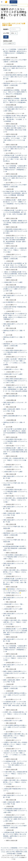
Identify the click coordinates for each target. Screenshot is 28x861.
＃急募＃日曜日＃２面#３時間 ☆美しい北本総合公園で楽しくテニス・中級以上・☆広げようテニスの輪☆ (15, 735)
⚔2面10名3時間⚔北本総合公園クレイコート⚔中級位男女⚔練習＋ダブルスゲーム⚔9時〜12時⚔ (15, 810)
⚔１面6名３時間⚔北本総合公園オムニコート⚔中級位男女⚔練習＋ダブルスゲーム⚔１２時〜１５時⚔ (15, 380)
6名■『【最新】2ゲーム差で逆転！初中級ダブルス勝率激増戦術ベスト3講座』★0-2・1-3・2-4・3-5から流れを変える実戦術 (15, 389)
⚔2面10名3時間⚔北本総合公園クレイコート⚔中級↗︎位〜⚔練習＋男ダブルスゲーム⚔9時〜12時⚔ (15, 819)
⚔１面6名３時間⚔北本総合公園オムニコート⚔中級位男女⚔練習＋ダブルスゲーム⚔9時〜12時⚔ (15, 352)
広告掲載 (19, 853)
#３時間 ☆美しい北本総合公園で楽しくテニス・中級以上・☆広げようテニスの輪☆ (15, 460)
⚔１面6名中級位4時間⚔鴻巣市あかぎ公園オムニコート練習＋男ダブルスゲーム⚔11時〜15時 (15, 76)
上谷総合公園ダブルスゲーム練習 (12, 282)
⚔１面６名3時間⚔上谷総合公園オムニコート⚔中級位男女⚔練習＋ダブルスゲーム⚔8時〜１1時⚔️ (15, 556)
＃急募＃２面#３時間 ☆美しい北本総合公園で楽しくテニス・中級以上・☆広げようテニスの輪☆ (15, 782)
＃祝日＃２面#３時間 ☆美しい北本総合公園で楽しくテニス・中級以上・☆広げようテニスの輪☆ (15, 572)
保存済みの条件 (7, 41)
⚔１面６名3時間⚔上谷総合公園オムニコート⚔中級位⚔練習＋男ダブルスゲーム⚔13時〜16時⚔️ (15, 109)
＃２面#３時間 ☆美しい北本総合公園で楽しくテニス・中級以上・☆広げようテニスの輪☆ (15, 500)
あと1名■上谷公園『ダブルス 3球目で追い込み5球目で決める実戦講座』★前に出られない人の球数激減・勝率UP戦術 (15, 193)
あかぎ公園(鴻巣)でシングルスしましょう (15, 302)
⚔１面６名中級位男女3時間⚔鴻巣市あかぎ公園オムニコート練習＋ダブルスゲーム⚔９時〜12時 (15, 289)
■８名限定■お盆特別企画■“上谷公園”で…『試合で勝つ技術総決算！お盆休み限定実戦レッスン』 (15, 548)
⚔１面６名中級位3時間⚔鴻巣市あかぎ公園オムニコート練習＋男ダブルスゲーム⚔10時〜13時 (15, 178)
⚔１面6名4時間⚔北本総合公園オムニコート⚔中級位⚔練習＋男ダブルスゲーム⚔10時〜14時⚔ (15, 231)
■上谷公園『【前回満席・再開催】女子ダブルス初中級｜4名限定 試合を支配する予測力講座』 (15, 222)
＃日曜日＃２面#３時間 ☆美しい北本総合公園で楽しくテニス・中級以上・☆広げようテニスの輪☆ (15, 622)
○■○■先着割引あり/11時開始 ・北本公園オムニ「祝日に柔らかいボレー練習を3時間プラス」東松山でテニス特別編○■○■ (15, 100)
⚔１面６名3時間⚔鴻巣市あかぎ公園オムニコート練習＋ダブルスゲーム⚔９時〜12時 (15, 695)
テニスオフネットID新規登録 (9, 5)
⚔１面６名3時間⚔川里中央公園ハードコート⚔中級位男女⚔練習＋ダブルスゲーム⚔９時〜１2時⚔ (15, 441)
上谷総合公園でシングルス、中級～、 (14, 369)
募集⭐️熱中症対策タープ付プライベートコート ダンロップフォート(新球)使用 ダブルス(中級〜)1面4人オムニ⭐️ (15, 591)
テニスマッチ (16, 857)
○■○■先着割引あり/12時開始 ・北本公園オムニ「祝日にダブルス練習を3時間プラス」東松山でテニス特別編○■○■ (15, 92)
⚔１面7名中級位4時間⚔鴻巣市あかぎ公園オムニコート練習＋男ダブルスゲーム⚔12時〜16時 (15, 148)
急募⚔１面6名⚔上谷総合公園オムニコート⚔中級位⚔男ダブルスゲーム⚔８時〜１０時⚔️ (15, 673)
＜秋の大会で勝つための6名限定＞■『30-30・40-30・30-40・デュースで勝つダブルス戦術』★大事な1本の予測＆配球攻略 (15, 265)
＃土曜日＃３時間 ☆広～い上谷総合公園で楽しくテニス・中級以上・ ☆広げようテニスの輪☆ (15, 250)
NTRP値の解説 (11, 853)
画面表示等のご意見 (21, 851)
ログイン (13, 2)
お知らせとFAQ (10, 851)
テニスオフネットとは (12, 850)
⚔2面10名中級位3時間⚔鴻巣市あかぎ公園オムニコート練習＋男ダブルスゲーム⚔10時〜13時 (14, 68)
